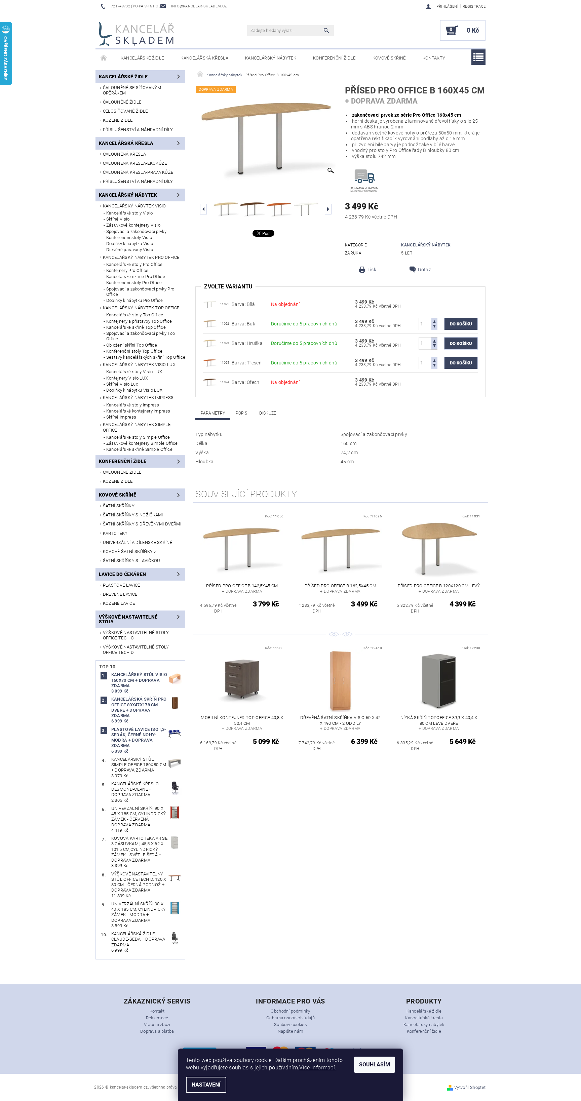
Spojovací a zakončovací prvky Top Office (140, 336)
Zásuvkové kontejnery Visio (133, 225)
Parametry (213, 413)
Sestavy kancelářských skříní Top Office (145, 357)
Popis (241, 413)
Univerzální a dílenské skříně (137, 542)
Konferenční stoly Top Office (134, 351)
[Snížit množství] (434, 327)
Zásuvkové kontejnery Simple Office (142, 443)
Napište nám (291, 1031)
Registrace (474, 6)
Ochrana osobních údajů (290, 1017)
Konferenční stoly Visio (129, 237)
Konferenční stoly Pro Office (134, 282)
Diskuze (267, 413)
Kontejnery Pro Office (127, 270)
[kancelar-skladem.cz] (136, 34)
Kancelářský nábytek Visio (134, 205)
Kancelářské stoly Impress (132, 404)
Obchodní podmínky (290, 1011)
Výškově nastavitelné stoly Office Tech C (136, 635)
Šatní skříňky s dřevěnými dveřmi (142, 523)
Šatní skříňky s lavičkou (131, 560)
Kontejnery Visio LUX (127, 378)
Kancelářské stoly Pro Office (134, 264)
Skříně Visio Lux (122, 384)
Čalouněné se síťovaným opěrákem (132, 90)
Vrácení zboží (157, 1024)
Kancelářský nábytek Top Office (141, 307)
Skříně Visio (118, 219)
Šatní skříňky (118, 505)
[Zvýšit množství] (434, 321)
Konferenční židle (334, 58)
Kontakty (434, 58)
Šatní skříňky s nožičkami (133, 514)
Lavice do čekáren (122, 574)
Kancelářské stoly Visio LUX (134, 371)
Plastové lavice (121, 585)
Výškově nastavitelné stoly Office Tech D (136, 649)
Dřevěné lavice (120, 594)
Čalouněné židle (122, 102)
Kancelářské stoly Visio (129, 212)
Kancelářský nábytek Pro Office (141, 257)
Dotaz (424, 269)
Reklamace (157, 1017)
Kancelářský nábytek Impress (138, 397)
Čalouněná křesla (124, 154)
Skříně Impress (121, 417)
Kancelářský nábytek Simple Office (136, 427)
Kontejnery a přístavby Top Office (139, 321)
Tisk (371, 269)
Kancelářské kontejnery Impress (138, 411)
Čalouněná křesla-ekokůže (135, 163)
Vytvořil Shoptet (470, 1087)
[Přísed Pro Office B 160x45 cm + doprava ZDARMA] (210, 304)
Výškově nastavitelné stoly (128, 619)
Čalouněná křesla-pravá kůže (138, 172)
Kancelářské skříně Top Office (136, 327)
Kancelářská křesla (204, 58)
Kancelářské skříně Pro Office (135, 276)
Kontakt (157, 1011)
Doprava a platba (157, 1031)
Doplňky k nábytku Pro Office (134, 300)
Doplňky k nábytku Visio (129, 243)
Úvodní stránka (103, 58)
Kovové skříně (389, 58)
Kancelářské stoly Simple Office (138, 437)
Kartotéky (115, 533)
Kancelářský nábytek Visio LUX (139, 364)
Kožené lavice (119, 603)
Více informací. (317, 1067)
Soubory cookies (290, 1024)
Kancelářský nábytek (270, 58)
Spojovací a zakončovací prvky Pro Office (140, 291)
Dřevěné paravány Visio (129, 249)
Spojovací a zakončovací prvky (136, 231)
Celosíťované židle (125, 111)
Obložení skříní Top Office (131, 345)
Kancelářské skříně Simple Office (139, 449)
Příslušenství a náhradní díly (138, 129)
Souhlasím (374, 1064)
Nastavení (206, 1085)
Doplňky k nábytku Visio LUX (134, 390)
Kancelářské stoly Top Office (134, 314)
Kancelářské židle (142, 58)
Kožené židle (118, 120)
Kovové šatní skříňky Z (130, 551)
